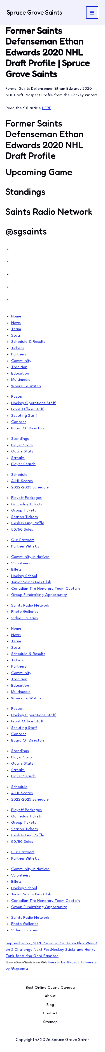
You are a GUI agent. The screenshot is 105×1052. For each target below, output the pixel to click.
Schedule (19, 475)
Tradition (19, 367)
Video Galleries (24, 618)
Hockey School (24, 576)
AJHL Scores (22, 481)
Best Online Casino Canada (50, 988)
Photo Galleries (24, 612)
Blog (50, 1005)
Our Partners (22, 540)
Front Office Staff (27, 409)
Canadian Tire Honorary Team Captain (45, 589)
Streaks (18, 458)
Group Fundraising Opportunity (39, 595)
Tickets (17, 348)
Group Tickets (23, 510)
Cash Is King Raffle (27, 523)
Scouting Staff (24, 416)
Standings (20, 439)
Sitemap (50, 1022)
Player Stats (22, 445)
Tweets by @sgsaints (65, 962)
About (50, 996)
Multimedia (21, 380)
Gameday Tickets (26, 504)
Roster (17, 396)
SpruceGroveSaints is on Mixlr (26, 962)
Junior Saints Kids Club (31, 582)
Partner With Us (25, 546)
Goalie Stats (22, 451)
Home (16, 316)
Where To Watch (26, 386)
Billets (16, 569)
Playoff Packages (26, 498)
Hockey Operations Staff (33, 403)
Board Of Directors (28, 428)
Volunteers (20, 563)
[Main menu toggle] (92, 12)
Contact (18, 422)
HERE (46, 108)
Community (21, 361)
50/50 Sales (22, 529)
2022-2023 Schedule (30, 487)
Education (20, 373)
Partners (18, 354)
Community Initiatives (30, 557)
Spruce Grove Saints (34, 12)
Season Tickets (24, 517)
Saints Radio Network (30, 605)
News (16, 323)
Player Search (23, 464)
